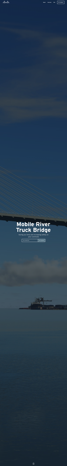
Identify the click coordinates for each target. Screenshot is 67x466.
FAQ (54, 2)
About (44, 2)
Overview (49, 2)
